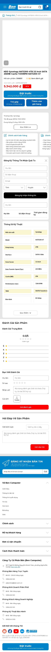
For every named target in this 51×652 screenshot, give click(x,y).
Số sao (5, 383)
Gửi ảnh (5, 399)
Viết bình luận (8, 427)
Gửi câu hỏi (39, 447)
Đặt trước (25, 646)
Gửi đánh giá (25, 407)
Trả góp (14, 103)
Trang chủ (10, 15)
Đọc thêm (24, 127)
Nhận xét (6, 390)
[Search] (40, 7)
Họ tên (5, 378)
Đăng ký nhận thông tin (25, 195)
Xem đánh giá (37, 78)
